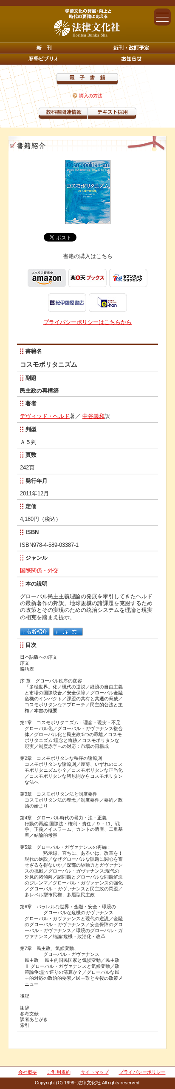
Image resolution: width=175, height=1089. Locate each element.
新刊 (44, 48)
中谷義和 (93, 416)
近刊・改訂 (131, 48)
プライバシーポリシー (142, 1072)
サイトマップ (95, 1072)
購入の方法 (90, 95)
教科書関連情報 (63, 113)
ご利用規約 (59, 1072)
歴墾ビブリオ (44, 59)
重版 (131, 59)
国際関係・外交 (39, 570)
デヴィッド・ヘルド (45, 416)
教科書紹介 (112, 113)
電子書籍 (87, 79)
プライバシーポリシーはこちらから (87, 322)
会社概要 (27, 1072)
